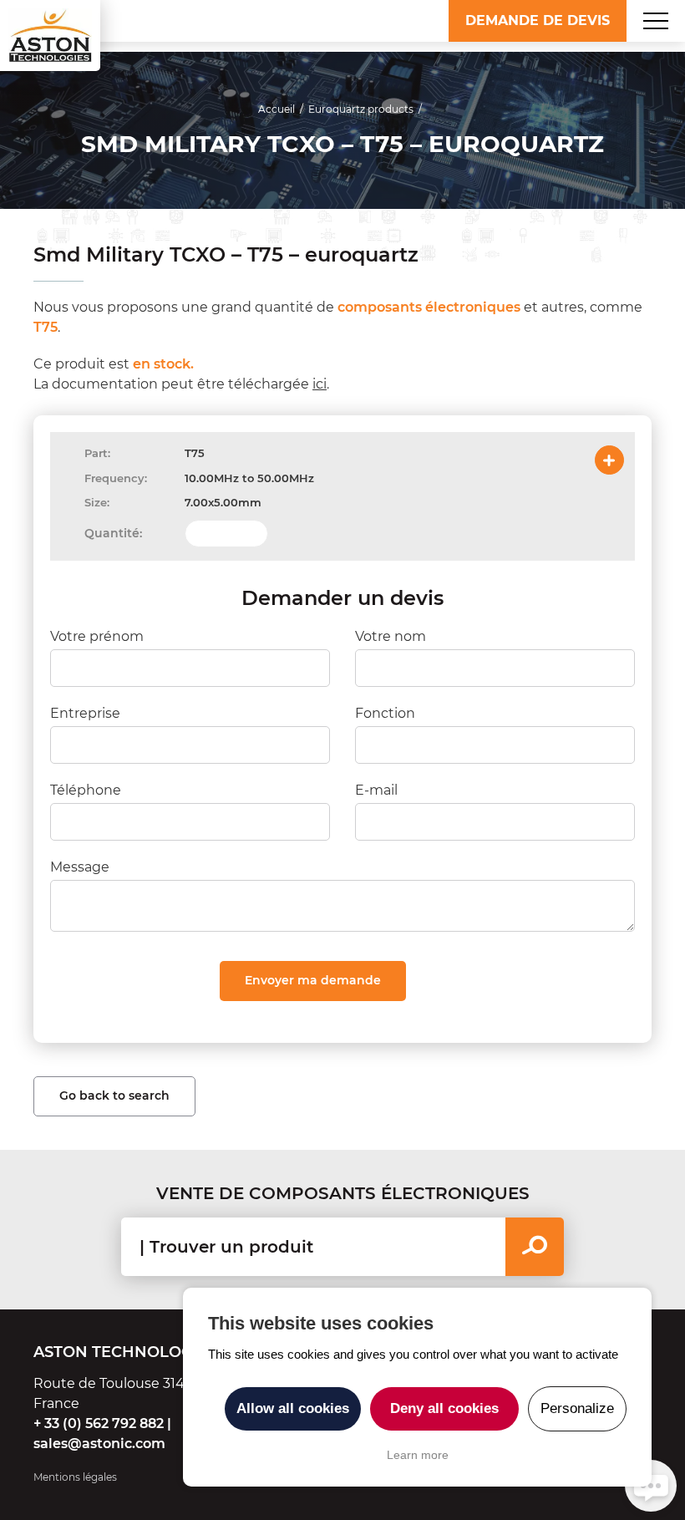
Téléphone (85, 790)
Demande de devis (537, 20)
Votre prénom (97, 636)
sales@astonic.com (99, 1443)
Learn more (418, 1455)
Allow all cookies (292, 1408)
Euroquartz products (361, 109)
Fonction (385, 713)
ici (319, 384)
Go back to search (114, 1095)
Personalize (577, 1408)
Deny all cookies (444, 1408)
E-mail (376, 790)
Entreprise (85, 713)
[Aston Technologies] (50, 35)
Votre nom (390, 636)
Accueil (276, 109)
